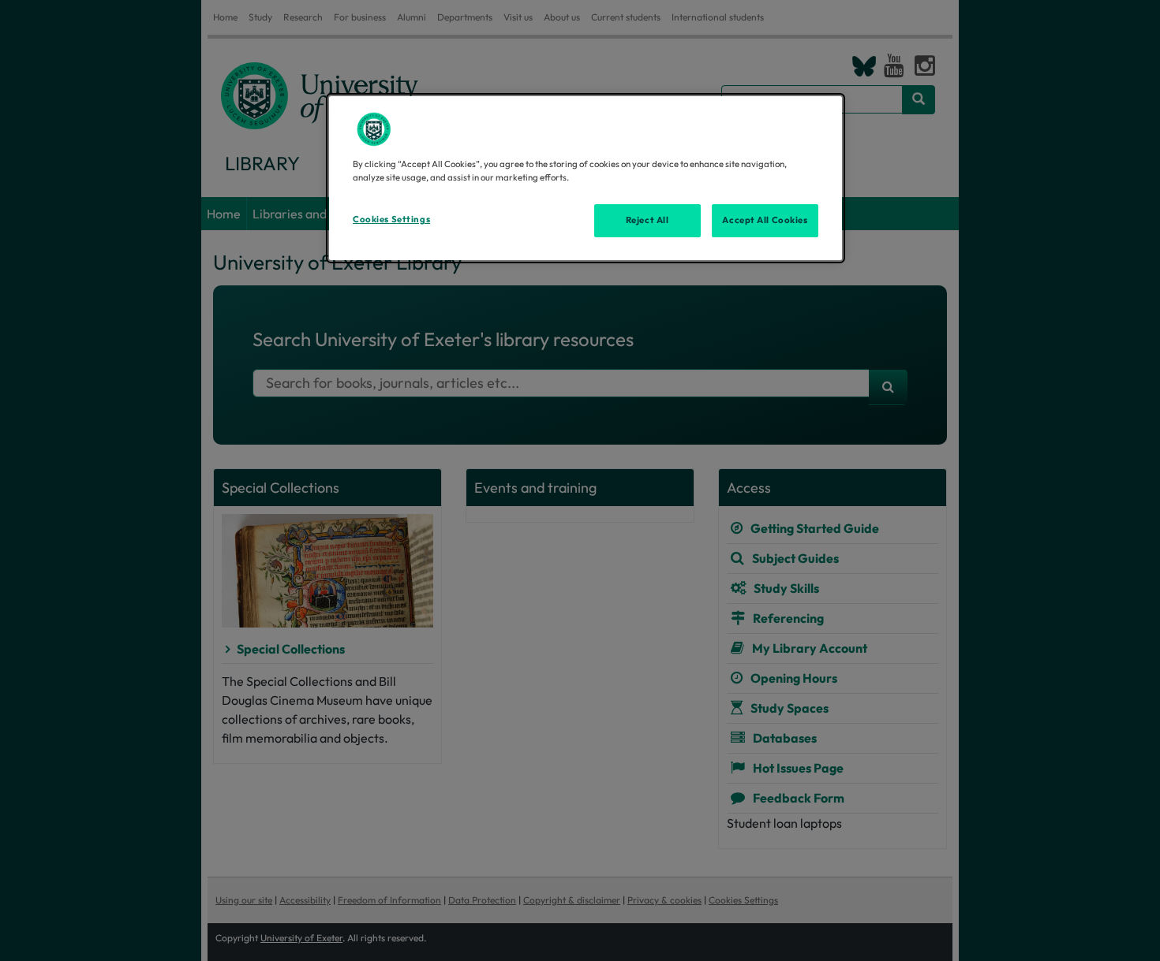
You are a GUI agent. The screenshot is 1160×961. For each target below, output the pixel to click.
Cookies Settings (391, 219)
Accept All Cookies (764, 219)
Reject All (647, 219)
